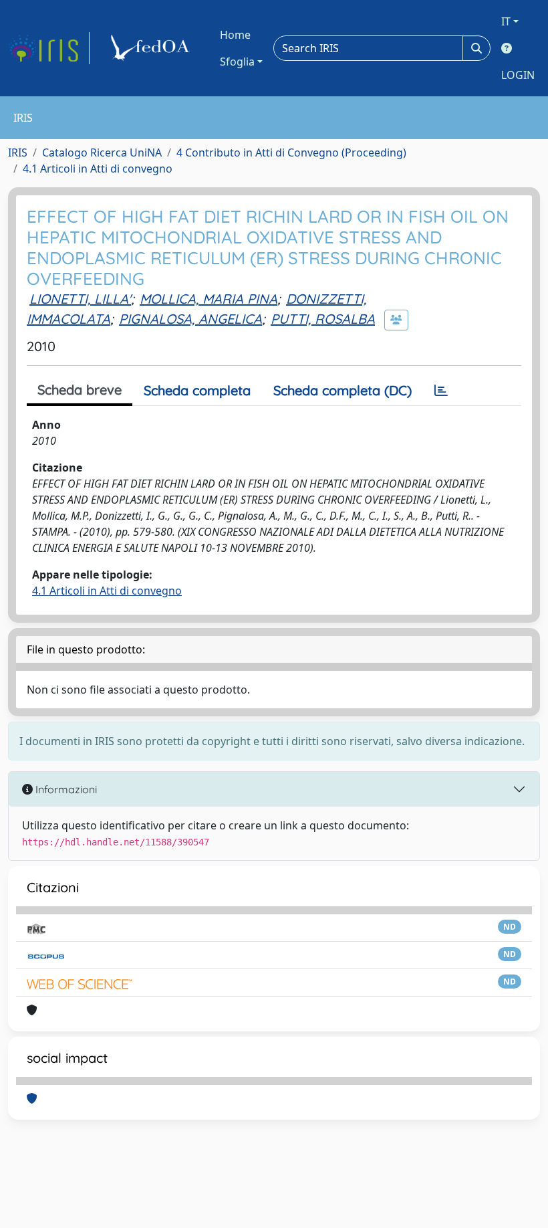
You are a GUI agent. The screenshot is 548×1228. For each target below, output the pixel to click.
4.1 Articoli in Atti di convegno (97, 168)
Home (235, 34)
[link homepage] (49, 48)
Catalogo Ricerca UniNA (102, 152)
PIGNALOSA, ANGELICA (190, 318)
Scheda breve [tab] (79, 389)
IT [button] (506, 21)
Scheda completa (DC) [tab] (342, 390)
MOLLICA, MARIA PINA (208, 298)
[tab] (441, 391)
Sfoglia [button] (237, 61)
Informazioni (65, 789)
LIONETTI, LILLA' (80, 298)
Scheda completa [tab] (197, 390)
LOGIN (518, 75)
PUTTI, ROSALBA (323, 318)
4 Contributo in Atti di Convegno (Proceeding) (291, 152)
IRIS (17, 152)
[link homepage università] (152, 48)
